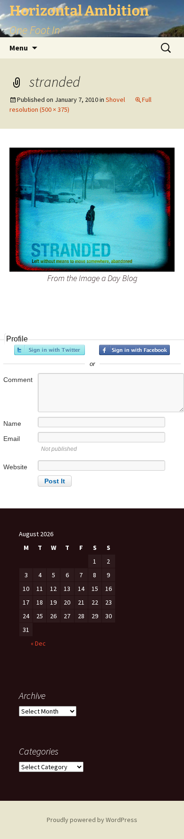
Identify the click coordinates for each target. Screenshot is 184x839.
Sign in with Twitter (49, 350)
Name (12, 423)
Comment (18, 379)
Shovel (115, 99)
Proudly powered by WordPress (92, 819)
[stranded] (92, 208)
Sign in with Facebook (134, 350)
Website (15, 467)
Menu (18, 47)
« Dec (38, 643)
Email (11, 438)
